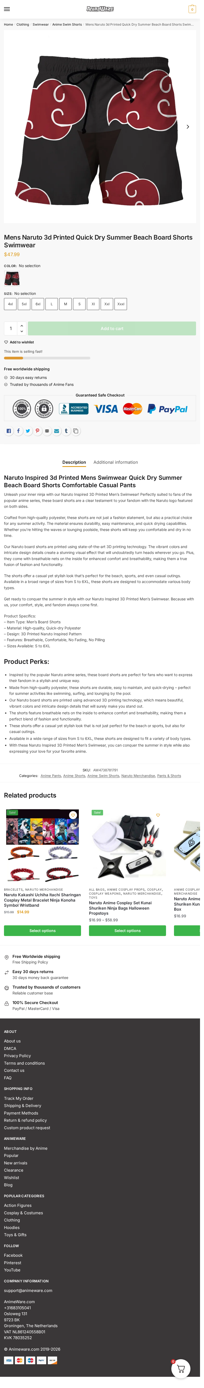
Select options (42, 930)
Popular (11, 1155)
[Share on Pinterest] (37, 431)
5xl (24, 304)
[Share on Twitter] (28, 431)
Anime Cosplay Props (125, 889)
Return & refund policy (25, 1120)
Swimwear (41, 24)
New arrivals (15, 1162)
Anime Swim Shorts (67, 24)
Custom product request (27, 1127)
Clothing (22, 24)
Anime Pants (51, 776)
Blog (8, 1184)
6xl (38, 304)
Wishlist (11, 1177)
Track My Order (18, 1098)
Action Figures (18, 1205)
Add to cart (112, 328)
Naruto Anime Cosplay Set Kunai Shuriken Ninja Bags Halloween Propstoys (120, 908)
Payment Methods (21, 1113)
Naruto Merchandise (138, 776)
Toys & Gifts (15, 1234)
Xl (93, 304)
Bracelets (13, 889)
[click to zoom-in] (100, 126)
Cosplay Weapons (105, 893)
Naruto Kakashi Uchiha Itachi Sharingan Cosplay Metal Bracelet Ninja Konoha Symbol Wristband (42, 900)
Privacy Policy (17, 1055)
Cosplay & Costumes (23, 1212)
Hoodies (12, 1227)
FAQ (7, 1077)
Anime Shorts (74, 776)
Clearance (13, 1170)
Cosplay (154, 889)
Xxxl (120, 304)
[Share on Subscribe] (56, 431)
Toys (93, 897)
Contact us (14, 1070)
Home (8, 24)
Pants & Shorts (169, 776)
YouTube (12, 1269)
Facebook (13, 1255)
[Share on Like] (9, 431)
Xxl (106, 304)
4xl (10, 304)
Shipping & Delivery (22, 1105)
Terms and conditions (24, 1063)
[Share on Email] (47, 431)
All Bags (97, 889)
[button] (21, 326)
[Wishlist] (73, 815)
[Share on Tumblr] (66, 431)
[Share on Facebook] (18, 431)
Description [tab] (74, 462)
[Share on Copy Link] (75, 431)
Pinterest (12, 1262)
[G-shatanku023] (12, 279)
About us (12, 1041)
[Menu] (12, 9)
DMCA (10, 1048)
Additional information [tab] (116, 462)
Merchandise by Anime (26, 1148)
